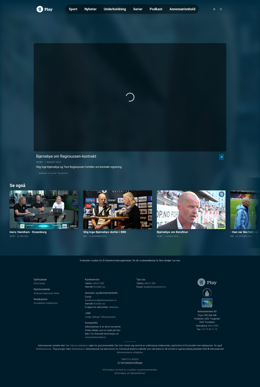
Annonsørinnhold (182, 9)
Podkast (156, 9)
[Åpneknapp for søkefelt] (221, 9)
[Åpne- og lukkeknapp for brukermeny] (214, 9)
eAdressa (113, 307)
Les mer (176, 260)
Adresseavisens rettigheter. (130, 352)
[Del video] (221, 157)
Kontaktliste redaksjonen (46, 303)
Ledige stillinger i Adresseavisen (100, 317)
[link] (44, 9)
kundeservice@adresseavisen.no (101, 300)
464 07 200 (98, 283)
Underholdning (115, 9)
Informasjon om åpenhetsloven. (130, 373)
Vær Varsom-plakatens (77, 345)
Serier (137, 9)
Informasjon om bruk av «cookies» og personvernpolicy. (130, 369)
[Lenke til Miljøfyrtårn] (207, 302)
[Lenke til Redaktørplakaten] (207, 292)
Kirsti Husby (39, 283)
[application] (130, 97)
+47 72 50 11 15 (209, 329)
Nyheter (91, 9)
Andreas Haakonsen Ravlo (46, 293)
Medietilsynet (78, 349)
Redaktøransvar (43, 349)
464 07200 (213, 326)
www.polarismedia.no (95, 337)
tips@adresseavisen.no (155, 287)
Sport (73, 9)
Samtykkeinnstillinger (131, 362)
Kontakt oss (99, 287)
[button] (130, 97)
